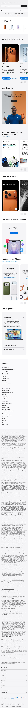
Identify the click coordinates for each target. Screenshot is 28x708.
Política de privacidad (5, 704)
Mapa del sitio (18, 706)
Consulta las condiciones (10, 663)
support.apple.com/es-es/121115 (18, 580)
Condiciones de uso (20, 704)
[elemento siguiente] (25, 28)
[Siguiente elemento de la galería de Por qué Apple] (25, 169)
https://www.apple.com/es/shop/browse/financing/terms (17, 448)
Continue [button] (24, 5)
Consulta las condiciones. (12, 441)
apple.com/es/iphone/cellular (7, 636)
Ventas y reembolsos (4, 706)
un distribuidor (22, 697)
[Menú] (26, 10)
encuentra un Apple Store (14, 697)
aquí (11, 655)
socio (14, 556)
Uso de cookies (12, 704)
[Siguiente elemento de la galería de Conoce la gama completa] (25, 82)
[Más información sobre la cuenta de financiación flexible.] (10, 153)
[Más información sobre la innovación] (10, 195)
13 (26, 273)
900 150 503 (11, 698)
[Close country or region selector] (26, 1)
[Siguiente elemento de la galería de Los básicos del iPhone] (25, 303)
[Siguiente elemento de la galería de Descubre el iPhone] (25, 214)
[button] (10, 6)
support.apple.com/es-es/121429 (8, 598)
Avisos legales (12, 706)
